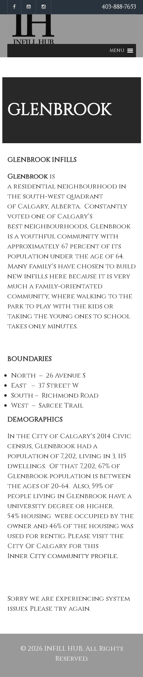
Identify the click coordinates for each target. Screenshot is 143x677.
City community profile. (74, 555)
